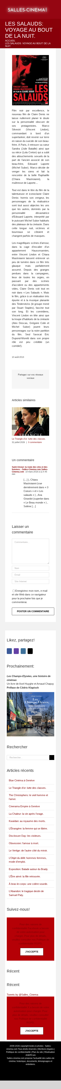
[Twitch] (16, 651)
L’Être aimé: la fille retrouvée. (24, 876)
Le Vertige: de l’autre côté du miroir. (28, 850)
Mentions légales (46, 1049)
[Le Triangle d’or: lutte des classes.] (30, 408)
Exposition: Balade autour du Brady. (28, 869)
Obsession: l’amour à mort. (24, 843)
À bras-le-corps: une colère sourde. (28, 883)
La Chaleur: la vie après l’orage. (26, 813)
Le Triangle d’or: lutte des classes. (29, 439)
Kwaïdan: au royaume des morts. (27, 821)
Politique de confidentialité (18, 1052)
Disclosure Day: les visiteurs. (25, 835)
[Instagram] (23, 651)
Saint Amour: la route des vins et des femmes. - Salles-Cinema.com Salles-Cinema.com (30, 469)
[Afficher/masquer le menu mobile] (57, 5)
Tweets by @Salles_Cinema (22, 994)
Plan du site (37, 1052)
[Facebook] (9, 651)
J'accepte (31, 951)
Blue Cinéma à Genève (22, 780)
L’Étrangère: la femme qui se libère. (28, 828)
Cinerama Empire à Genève (24, 806)
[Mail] (30, 651)
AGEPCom (31, 1055)
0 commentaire (35, 442)
